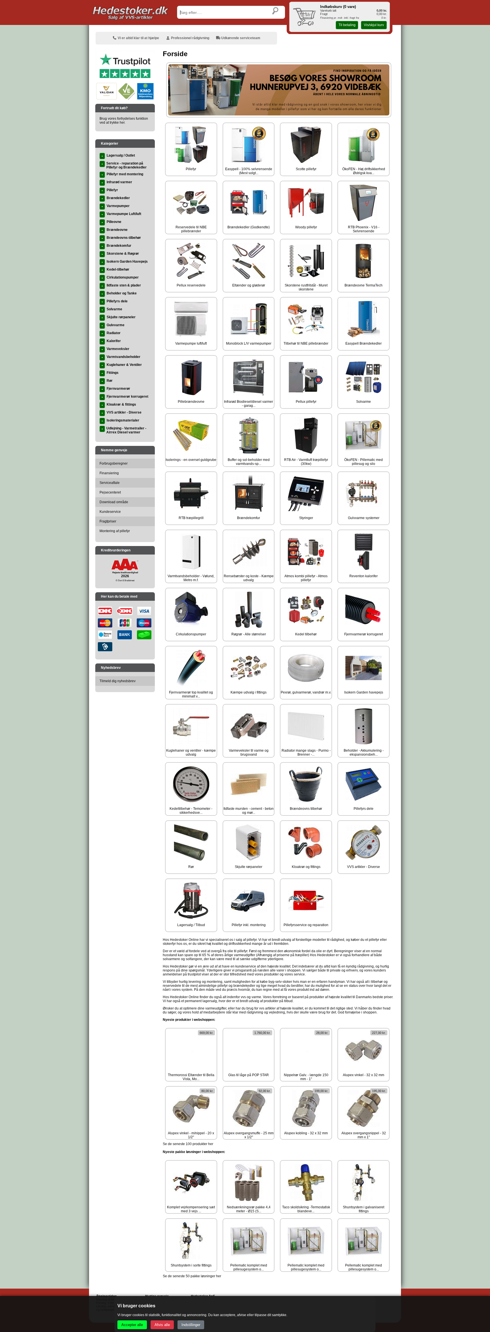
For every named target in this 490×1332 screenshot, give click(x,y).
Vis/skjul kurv (374, 25)
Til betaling (347, 25)
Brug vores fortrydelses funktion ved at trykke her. (124, 121)
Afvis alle (162, 1325)
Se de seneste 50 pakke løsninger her (192, 1276)
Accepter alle (132, 1325)
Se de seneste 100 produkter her (188, 1144)
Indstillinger (190, 1325)
